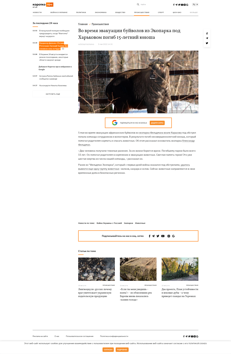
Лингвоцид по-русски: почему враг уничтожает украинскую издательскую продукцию (95, 293)
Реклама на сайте (40, 336)
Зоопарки (128, 223)
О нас (57, 336)
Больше (194, 12)
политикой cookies (197, 343)
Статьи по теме (87, 251)
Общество (120, 12)
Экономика (101, 12)
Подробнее (122, 350)
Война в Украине (59, 12)
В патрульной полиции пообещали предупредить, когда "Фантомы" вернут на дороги (54, 33)
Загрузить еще (53, 94)
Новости (37, 12)
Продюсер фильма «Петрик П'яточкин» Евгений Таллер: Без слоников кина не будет (53, 46)
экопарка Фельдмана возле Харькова (160, 132)
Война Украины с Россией (109, 223)
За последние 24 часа (45, 23)
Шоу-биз (177, 12)
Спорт (161, 12)
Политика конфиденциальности (114, 336)
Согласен (108, 350)
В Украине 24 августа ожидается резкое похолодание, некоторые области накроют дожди (53, 57)
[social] (174, 5)
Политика (81, 12)
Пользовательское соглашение (79, 336)
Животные (140, 223)
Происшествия (141, 12)
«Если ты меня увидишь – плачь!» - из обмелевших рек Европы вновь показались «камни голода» (136, 295)
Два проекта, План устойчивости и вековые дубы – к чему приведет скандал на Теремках (180, 293)
